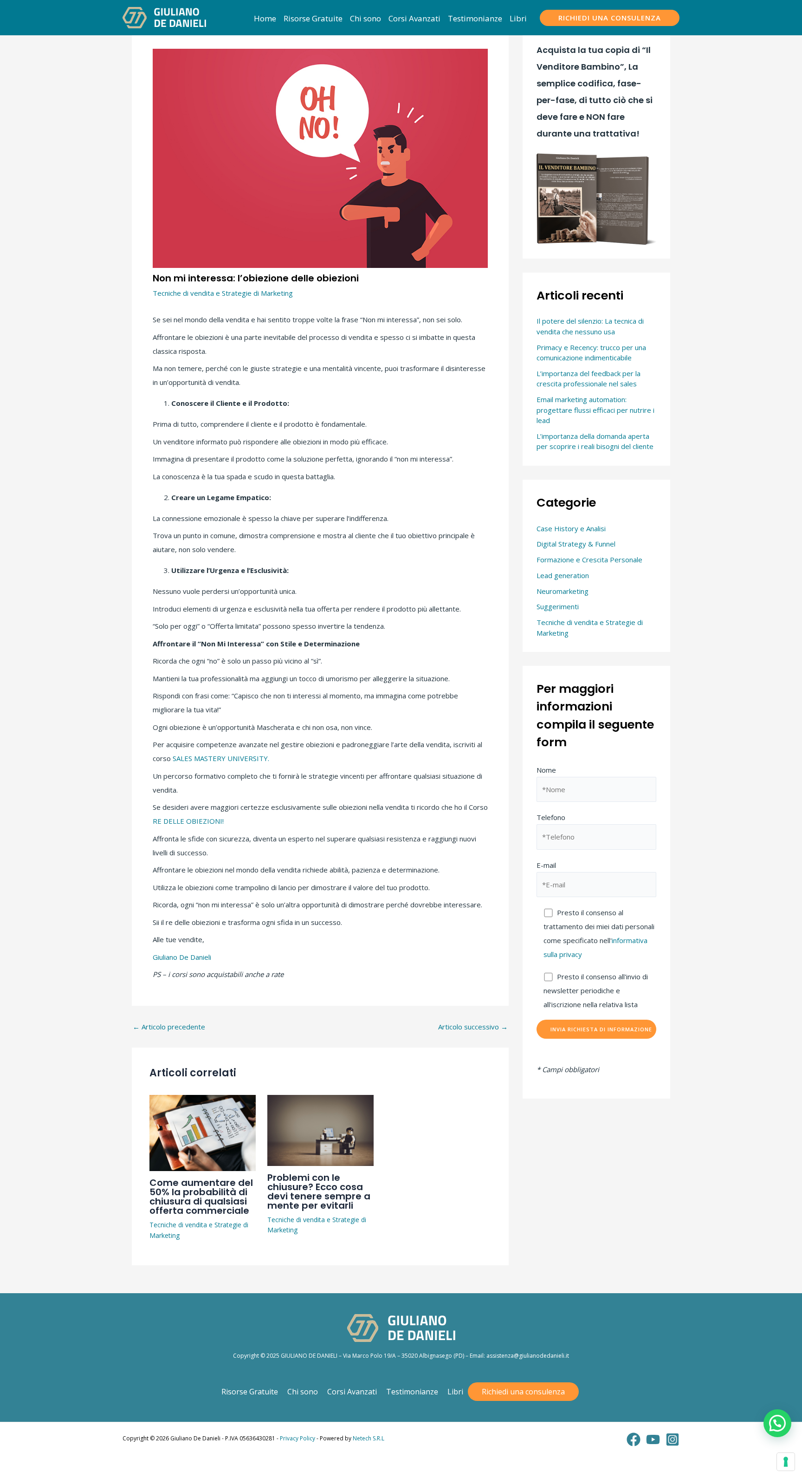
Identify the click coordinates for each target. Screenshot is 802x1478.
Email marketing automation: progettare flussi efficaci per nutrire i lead (595, 410)
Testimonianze (412, 1392)
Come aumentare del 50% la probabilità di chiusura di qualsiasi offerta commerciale (201, 1196)
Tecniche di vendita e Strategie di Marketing (223, 293)
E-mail (546, 865)
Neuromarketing (563, 591)
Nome (546, 770)
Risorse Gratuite (249, 1392)
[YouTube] (653, 1439)
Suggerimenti (558, 606)
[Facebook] (633, 1439)
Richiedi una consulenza (523, 1392)
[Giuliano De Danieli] (164, 16)
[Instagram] (672, 1439)
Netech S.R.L (368, 1438)
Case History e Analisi (571, 528)
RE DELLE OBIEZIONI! (189, 821)
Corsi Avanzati (352, 1392)
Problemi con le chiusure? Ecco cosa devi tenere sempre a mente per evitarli (318, 1191)
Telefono (551, 817)
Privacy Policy (297, 1438)
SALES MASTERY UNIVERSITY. (221, 758)
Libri (455, 1392)
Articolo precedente (169, 1026)
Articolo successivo (473, 1026)
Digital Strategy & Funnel (576, 543)
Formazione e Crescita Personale (589, 559)
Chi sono (302, 1392)
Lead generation (563, 575)
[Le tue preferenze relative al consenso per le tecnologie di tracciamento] (786, 1462)
